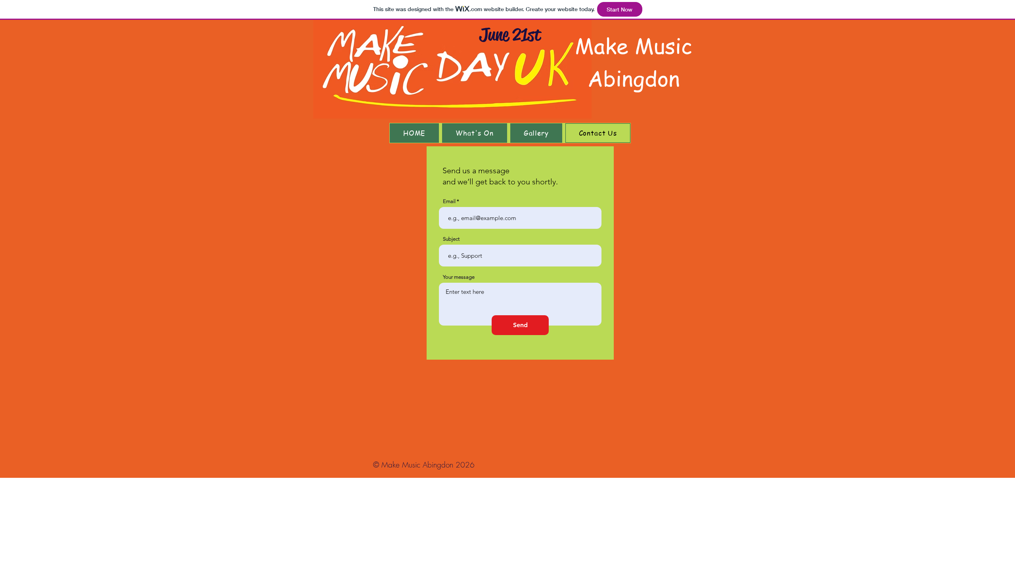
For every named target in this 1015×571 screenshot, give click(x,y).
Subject (451, 238)
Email (449, 201)
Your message (459, 277)
